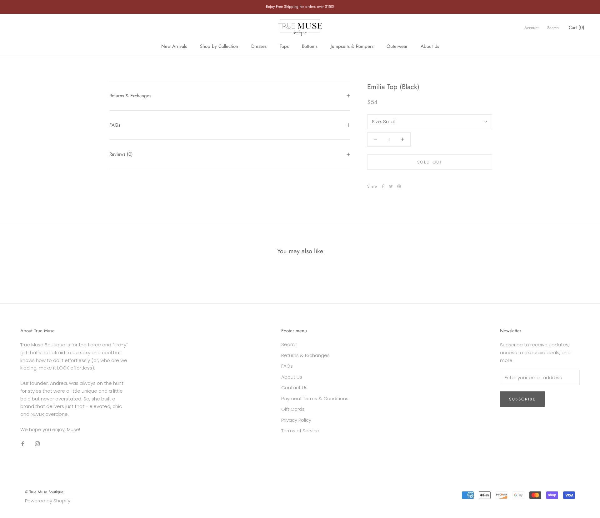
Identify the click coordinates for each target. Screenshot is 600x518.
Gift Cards (293, 409)
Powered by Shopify (47, 500)
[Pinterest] (399, 186)
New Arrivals (174, 46)
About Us (430, 46)
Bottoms (310, 46)
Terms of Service (300, 430)
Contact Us (294, 387)
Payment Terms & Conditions (314, 398)
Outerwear (397, 46)
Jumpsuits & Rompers (352, 46)
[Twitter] (391, 186)
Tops (284, 46)
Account (531, 28)
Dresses (259, 46)
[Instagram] (37, 444)
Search (553, 28)
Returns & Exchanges (130, 95)
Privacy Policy (296, 420)
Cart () (576, 27)
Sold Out (429, 162)
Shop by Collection (219, 46)
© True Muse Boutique (44, 492)
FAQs (114, 125)
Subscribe (522, 399)
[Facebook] (383, 186)
